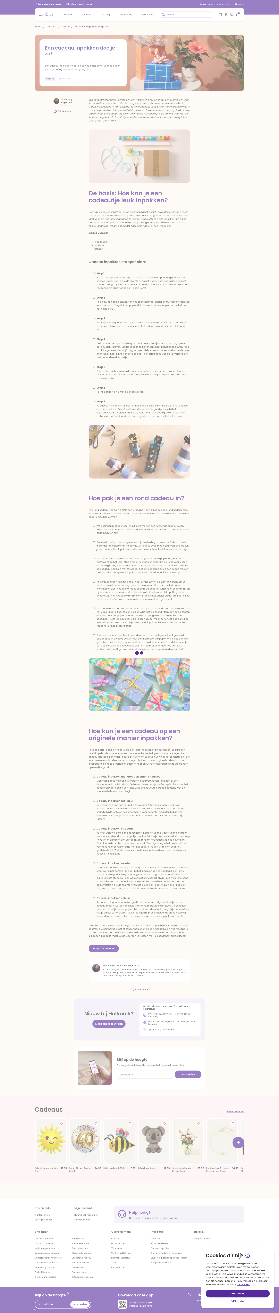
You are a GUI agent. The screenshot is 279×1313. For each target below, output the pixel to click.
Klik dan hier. (243, 1284)
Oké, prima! (238, 1293)
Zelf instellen (237, 1301)
